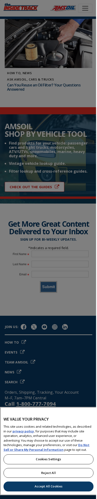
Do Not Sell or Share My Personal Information (46, 447)
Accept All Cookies (48, 486)
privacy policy (23, 431)
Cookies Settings (48, 459)
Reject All (48, 473)
